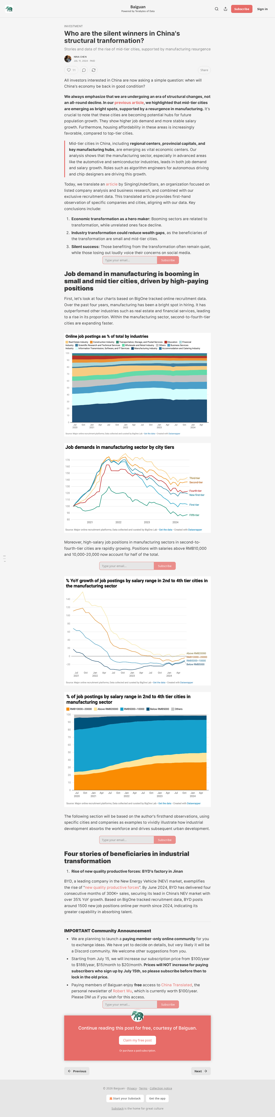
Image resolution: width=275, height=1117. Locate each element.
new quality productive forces (112, 887)
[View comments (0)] (84, 70)
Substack (118, 1108)
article (112, 184)
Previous (79, 1071)
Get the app (157, 1098)
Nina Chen (80, 56)
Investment (73, 26)
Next (198, 1071)
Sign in (262, 9)
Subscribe (241, 9)
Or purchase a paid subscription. (137, 1050)
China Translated (176, 985)
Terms (143, 1088)
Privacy (132, 1088)
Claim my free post (137, 1040)
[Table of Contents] (4, 558)
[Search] (217, 9)
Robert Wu (122, 991)
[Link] (58, 281)
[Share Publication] (225, 9)
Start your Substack (127, 1098)
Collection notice (161, 1088)
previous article (129, 102)
